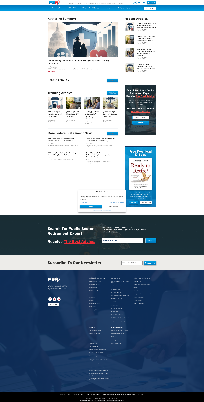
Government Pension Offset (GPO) (119, 321)
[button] (123, 192)
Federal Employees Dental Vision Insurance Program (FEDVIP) (99, 379)
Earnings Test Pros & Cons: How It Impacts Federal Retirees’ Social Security (73, 113)
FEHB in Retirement (93, 346)
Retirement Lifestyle (116, 343)
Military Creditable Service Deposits (141, 284)
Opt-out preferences (97, 210)
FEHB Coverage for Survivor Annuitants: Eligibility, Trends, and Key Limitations (55, 113)
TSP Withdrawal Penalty (94, 303)
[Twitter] (139, 2)
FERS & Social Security (116, 292)
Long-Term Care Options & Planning (97, 364)
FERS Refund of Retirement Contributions (120, 318)
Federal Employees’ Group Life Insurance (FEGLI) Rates (98, 374)
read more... (51, 71)
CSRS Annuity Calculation (117, 298)
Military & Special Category (142, 278)
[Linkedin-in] (143, 2)
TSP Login (91, 300)
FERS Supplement (115, 289)
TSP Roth (91, 294)
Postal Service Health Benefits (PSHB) (98, 349)
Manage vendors (83, 202)
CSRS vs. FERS (114, 305)
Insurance (92, 327)
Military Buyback (137, 281)
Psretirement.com (52, 286)
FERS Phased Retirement (117, 314)
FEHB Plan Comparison (94, 333)
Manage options (113, 206)
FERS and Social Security (117, 308)
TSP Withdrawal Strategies (95, 291)
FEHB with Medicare (93, 343)
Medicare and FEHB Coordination (96, 367)
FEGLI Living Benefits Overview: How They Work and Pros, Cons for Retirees (110, 113)
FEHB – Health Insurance (95, 330)
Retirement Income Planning (117, 333)
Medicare (91, 337)
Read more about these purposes (117, 202)
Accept (91, 206)
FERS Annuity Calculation (117, 286)
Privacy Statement (107, 210)
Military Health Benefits (138, 297)
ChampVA (135, 287)
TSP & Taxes (92, 297)
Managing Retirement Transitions (118, 340)
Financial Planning (117, 327)
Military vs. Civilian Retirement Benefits (142, 294)
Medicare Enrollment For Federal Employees (99, 340)
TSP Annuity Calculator (94, 310)
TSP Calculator (92, 306)
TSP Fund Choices (93, 287)
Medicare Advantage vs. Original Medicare (98, 370)
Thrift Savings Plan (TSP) (97, 278)
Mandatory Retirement (138, 303)
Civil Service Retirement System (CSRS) (120, 295)
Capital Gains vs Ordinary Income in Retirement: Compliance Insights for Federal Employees (98, 155)
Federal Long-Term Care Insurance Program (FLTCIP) (99, 360)
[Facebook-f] (135, 2)
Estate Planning (114, 337)
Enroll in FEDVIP (93, 383)
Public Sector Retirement (100, 398)
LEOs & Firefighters (137, 300)
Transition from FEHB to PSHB (96, 352)
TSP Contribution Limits (94, 284)
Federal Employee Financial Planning (119, 330)
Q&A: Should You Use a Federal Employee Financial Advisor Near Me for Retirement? (91, 114)
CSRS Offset (114, 302)
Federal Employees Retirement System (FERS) (120, 282)
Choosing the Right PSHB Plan (96, 356)
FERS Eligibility (114, 311)
